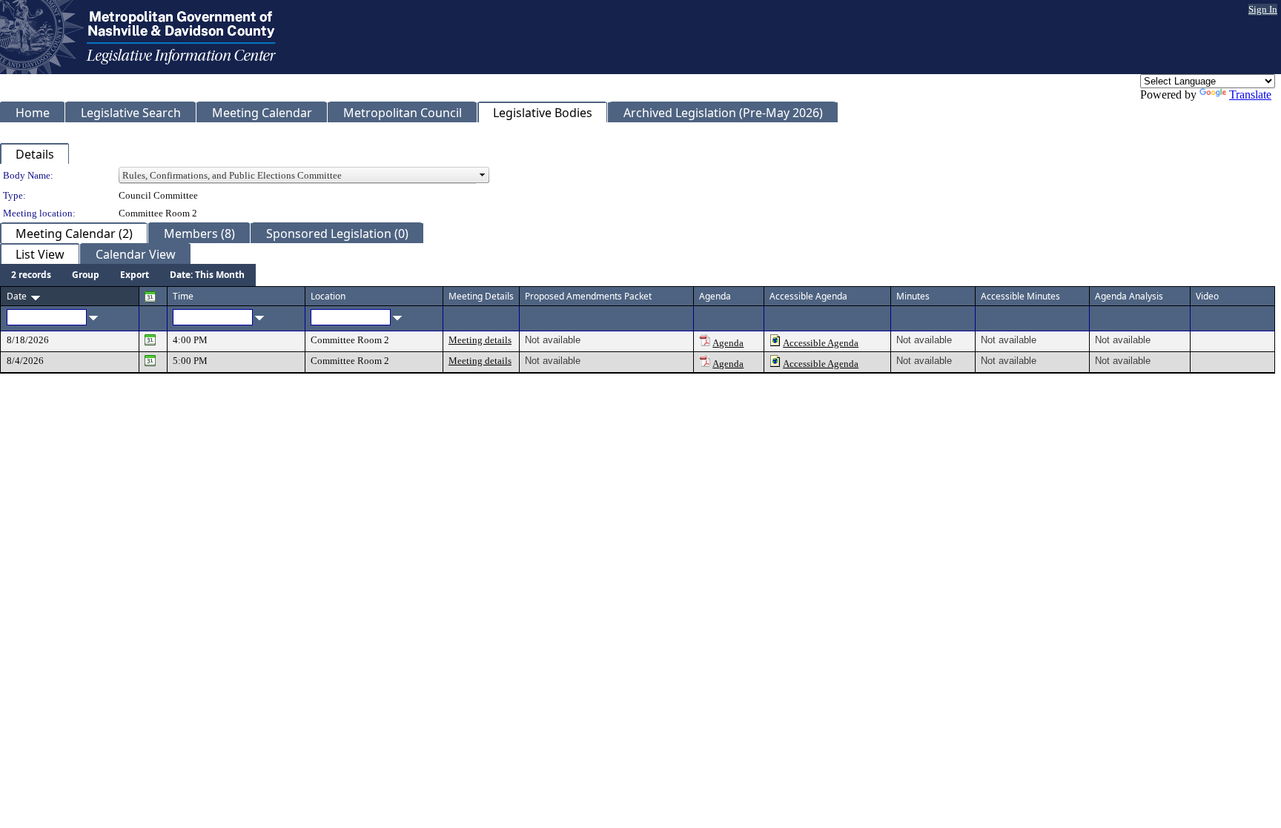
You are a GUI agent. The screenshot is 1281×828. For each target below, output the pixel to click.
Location (328, 296)
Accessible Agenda (820, 342)
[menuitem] (31, 275)
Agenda (728, 342)
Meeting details (480, 339)
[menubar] (128, 275)
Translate (1250, 94)
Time (183, 296)
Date (17, 296)
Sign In (1262, 9)
